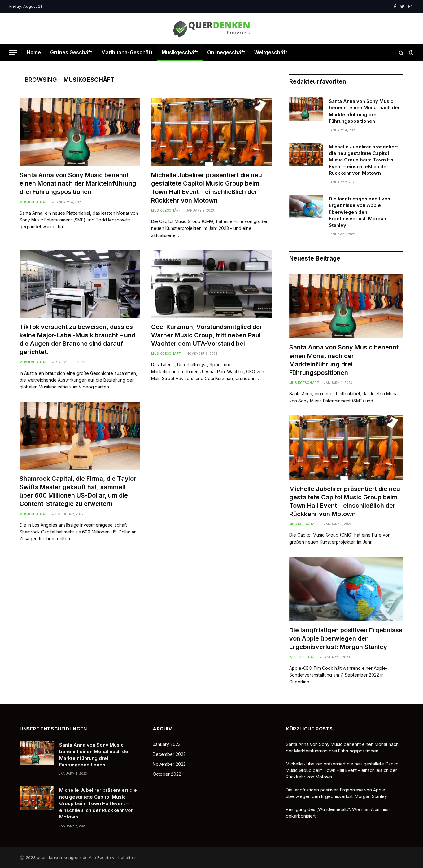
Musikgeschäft (180, 52)
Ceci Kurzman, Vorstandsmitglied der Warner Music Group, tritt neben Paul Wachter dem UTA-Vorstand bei (206, 335)
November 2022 (169, 764)
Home (34, 52)
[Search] (401, 52)
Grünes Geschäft (71, 52)
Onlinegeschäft (226, 52)
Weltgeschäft (270, 52)
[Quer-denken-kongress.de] (211, 28)
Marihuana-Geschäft (126, 52)
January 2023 (167, 744)
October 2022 (167, 774)
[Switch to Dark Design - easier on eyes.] (411, 52)
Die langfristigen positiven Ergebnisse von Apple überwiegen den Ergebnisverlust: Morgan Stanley (359, 212)
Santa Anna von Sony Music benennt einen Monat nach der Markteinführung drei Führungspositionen (78, 183)
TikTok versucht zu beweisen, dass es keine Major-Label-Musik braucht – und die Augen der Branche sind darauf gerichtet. (77, 339)
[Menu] (13, 52)
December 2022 (169, 754)
